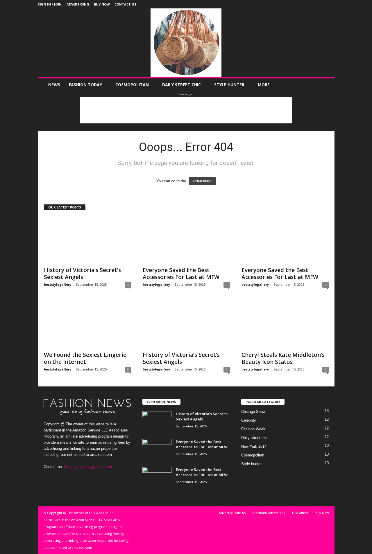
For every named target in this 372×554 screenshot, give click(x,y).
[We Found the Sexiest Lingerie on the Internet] (87, 324)
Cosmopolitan (132, 84)
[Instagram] (312, 4)
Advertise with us (232, 512)
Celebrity (248, 420)
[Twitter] (321, 4)
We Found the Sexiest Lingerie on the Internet (85, 358)
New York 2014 (254, 446)
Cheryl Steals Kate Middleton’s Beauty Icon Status (283, 358)
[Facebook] (294, 4)
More (264, 84)
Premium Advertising (268, 512)
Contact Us (125, 4)
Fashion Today (85, 84)
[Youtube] (330, 4)
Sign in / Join (50, 4)
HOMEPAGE (202, 181)
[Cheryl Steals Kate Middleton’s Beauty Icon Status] (285, 324)
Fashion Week (253, 429)
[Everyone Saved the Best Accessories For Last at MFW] (186, 240)
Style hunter (229, 84)
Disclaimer (300, 512)
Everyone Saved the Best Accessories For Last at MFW (181, 273)
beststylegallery (57, 284)
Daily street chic (181, 84)
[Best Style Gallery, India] (186, 42)
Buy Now (102, 4)
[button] (325, 84)
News (54, 84)
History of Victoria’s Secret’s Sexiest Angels (82, 273)
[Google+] (303, 4)
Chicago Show (253, 411)
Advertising (78, 4)
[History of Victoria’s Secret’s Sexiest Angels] (87, 240)
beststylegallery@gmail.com (88, 467)
